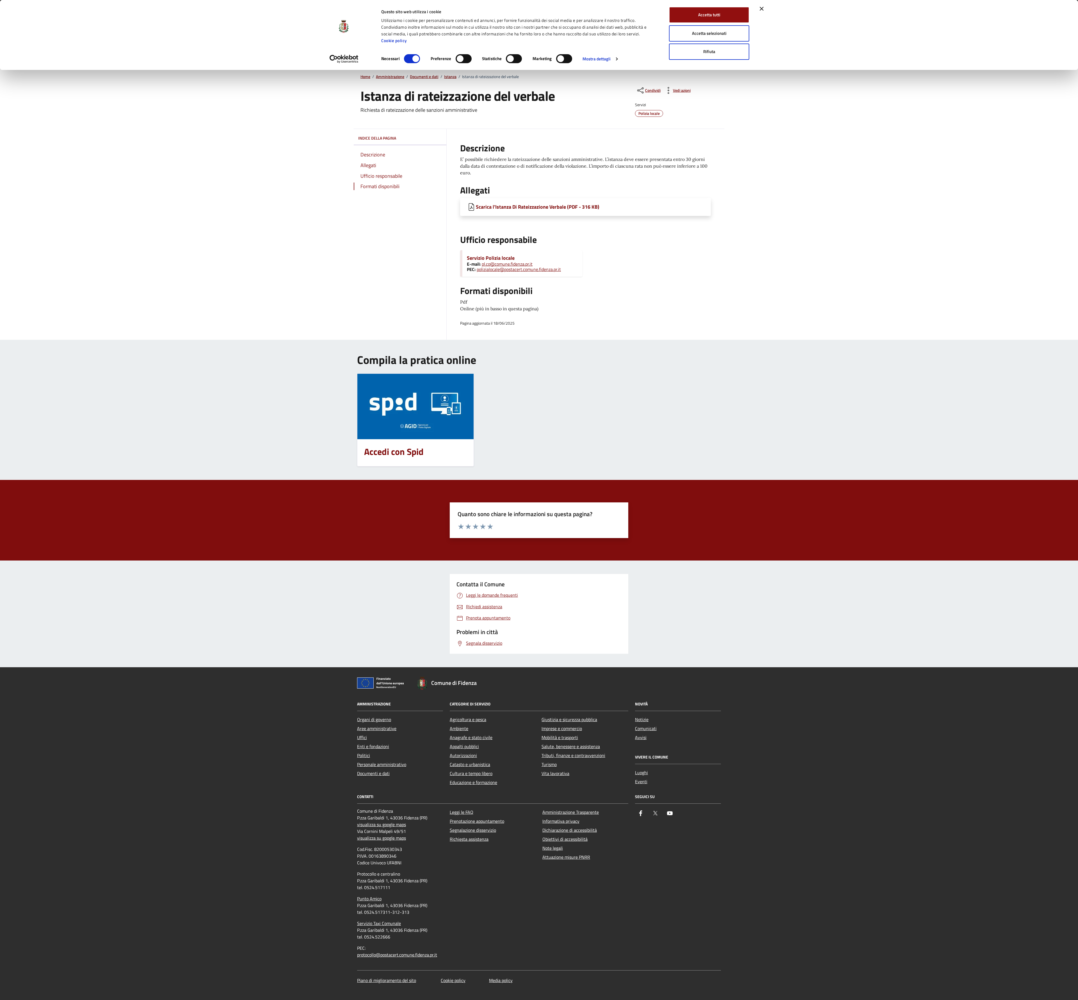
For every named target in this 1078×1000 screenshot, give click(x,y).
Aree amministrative (376, 728)
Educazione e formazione (473, 782)
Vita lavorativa (555, 773)
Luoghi (641, 772)
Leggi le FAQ (461, 812)
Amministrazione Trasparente (570, 812)
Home (365, 77)
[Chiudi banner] (762, 9)
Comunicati (646, 728)
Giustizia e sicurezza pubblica (569, 719)
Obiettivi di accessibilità (565, 839)
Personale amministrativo (381, 764)
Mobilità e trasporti (560, 737)
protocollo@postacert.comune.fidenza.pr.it (397, 954)
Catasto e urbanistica (470, 764)
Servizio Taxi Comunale (379, 923)
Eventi (641, 781)
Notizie (641, 719)
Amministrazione (390, 77)
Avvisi (641, 737)
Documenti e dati (424, 77)
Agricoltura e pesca (468, 719)
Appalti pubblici (464, 746)
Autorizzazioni (463, 755)
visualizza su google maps (381, 824)
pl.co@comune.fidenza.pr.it (507, 264)
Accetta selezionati (709, 33)
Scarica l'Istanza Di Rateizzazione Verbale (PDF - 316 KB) (537, 207)
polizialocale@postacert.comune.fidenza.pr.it (519, 269)
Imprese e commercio (562, 728)
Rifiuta (709, 51)
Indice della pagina (377, 138)
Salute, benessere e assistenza (571, 746)
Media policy (501, 980)
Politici (363, 755)
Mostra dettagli (597, 59)
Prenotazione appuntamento (477, 821)
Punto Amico (369, 898)
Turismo (549, 764)
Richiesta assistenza (469, 839)
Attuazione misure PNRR (566, 857)
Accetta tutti (709, 15)
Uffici (362, 737)
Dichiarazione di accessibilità (569, 830)
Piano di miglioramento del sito (386, 980)
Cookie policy (394, 40)
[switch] (464, 58)
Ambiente (459, 728)
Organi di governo (374, 719)
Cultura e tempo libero (471, 773)
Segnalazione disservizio (473, 830)
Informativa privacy (560, 821)
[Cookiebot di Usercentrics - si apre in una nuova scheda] (344, 59)
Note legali (552, 848)
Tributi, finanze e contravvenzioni (573, 755)
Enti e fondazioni (373, 746)
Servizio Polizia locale (491, 258)
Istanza (450, 77)
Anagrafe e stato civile (471, 737)
